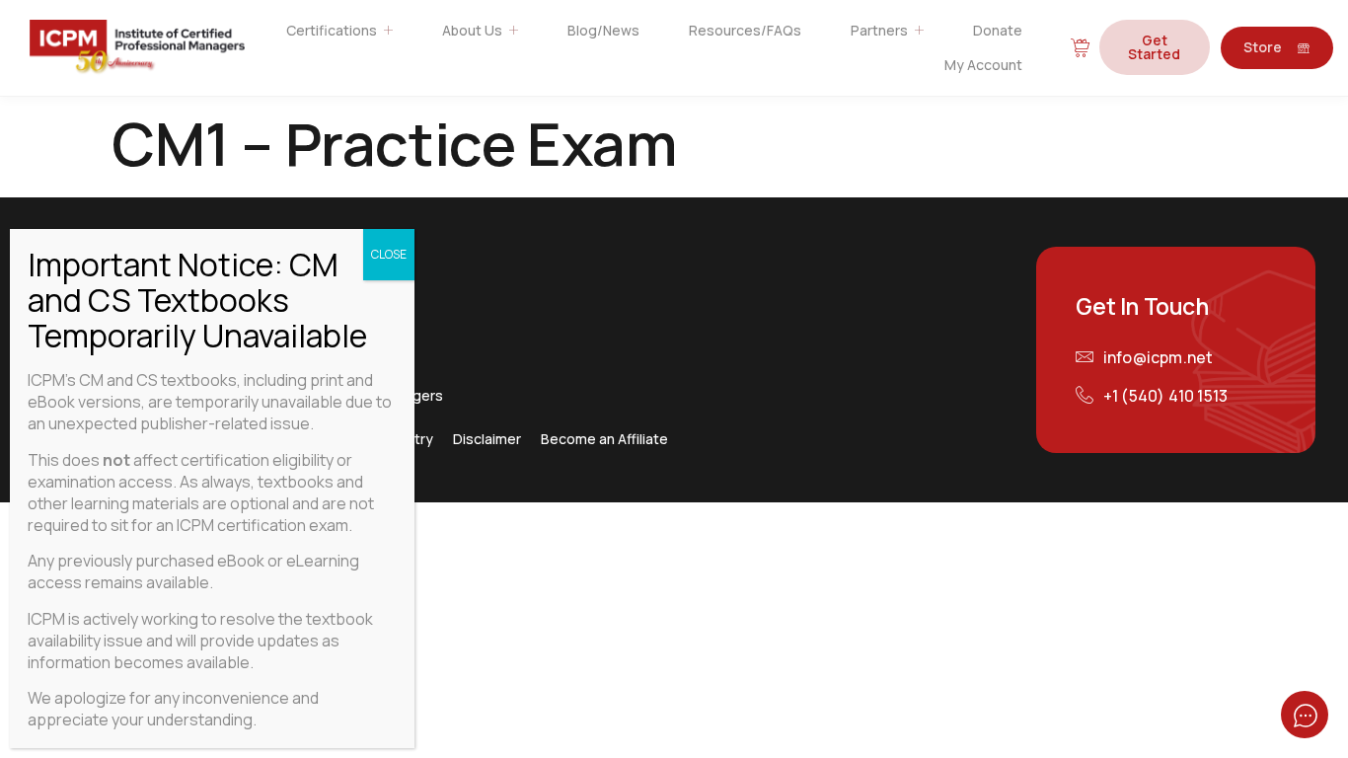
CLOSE (389, 254)
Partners (879, 30)
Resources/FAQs (745, 30)
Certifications (331, 30)
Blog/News (603, 30)
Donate (997, 30)
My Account (983, 64)
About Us (472, 30)
